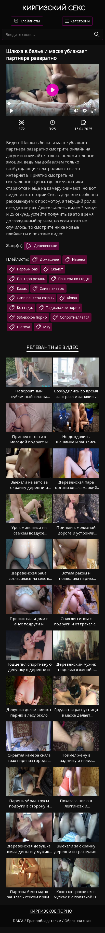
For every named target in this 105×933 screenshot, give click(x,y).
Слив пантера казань (35, 297)
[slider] (41, 103)
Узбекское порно (31, 317)
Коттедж (24, 307)
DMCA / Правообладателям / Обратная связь (53, 920)
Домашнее (49, 259)
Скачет (56, 269)
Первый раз (27, 269)
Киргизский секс (53, 8)
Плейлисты (29, 20)
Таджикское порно (62, 307)
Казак (21, 288)
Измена (78, 259)
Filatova (23, 326)
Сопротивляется (74, 317)
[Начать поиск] (97, 34)
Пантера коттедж (73, 278)
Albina (71, 297)
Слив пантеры (51, 288)
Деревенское (45, 245)
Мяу (46, 326)
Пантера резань (30, 278)
